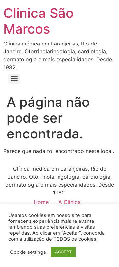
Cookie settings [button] (28, 252)
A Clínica (70, 202)
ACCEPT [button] (63, 251)
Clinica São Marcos (38, 21)
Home (41, 202)
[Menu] (14, 79)
